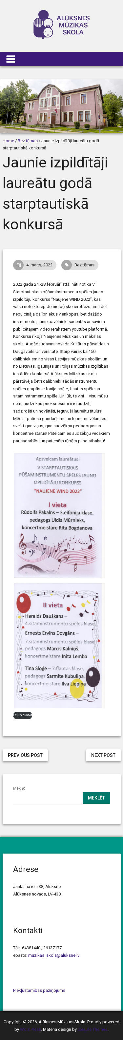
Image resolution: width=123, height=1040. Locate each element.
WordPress (30, 1029)
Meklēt (19, 788)
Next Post (103, 755)
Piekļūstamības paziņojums (39, 990)
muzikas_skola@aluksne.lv (53, 955)
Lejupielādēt (22, 715)
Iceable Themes (93, 1029)
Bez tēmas (28, 140)
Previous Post (25, 755)
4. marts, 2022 (39, 264)
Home (8, 140)
